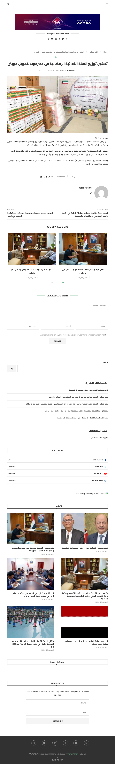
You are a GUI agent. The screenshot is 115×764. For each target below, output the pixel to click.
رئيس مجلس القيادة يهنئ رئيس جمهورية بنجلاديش (88, 390)
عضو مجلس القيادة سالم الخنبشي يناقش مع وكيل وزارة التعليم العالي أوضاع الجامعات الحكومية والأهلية (67, 404)
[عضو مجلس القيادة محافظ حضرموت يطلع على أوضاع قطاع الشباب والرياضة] (83, 249)
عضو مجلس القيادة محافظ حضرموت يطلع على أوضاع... (83, 271)
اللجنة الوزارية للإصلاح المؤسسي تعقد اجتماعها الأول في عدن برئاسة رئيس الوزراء (76, 411)
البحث (105, 362)
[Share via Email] (41, 176)
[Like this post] (55, 176)
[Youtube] (52, 39)
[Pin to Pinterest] (46, 176)
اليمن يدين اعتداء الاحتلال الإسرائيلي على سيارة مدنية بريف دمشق (82, 418)
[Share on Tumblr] (43, 176)
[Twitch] (66, 39)
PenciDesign (73, 754)
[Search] (8, 4)
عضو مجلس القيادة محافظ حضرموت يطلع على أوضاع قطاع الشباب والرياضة (78, 397)
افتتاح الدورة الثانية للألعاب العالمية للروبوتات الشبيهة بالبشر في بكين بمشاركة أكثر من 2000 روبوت (33, 644)
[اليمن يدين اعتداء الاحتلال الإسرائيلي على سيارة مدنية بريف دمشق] (84, 622)
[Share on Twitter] (49, 176)
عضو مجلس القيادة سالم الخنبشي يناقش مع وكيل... (32, 271)
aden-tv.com (70, 70)
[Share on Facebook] (52, 176)
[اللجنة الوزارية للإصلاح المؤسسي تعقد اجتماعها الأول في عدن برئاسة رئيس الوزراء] (30, 574)
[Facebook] (59, 39)
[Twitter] (56, 39)
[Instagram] (48, 39)
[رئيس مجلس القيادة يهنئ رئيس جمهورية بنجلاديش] (84, 528)
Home (106, 52)
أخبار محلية (93, 52)
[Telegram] (63, 39)
